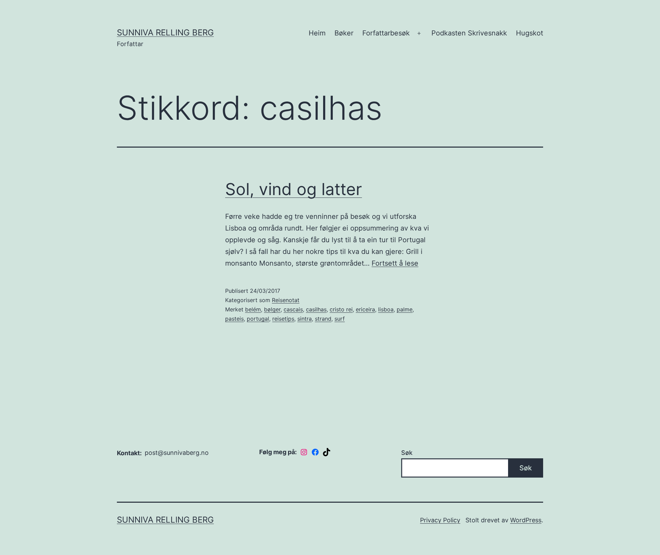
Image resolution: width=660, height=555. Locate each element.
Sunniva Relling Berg (165, 33)
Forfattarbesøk (386, 33)
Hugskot (529, 33)
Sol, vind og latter (293, 189)
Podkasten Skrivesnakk (469, 33)
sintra (304, 318)
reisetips (283, 318)
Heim (317, 33)
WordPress (525, 520)
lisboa (386, 309)
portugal (258, 318)
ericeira (365, 309)
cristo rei (341, 309)
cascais (293, 309)
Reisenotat (285, 300)
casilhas (316, 309)
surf (339, 318)
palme (404, 309)
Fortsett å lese (395, 263)
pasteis (234, 318)
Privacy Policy (440, 520)
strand (323, 318)
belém (253, 309)
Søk (406, 452)
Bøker (343, 33)
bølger (272, 309)
